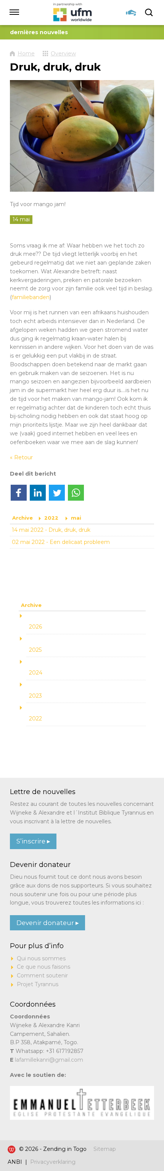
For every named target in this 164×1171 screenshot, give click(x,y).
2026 (35, 626)
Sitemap (104, 1149)
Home (26, 53)
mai (76, 518)
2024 (35, 672)
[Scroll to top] (143, 1142)
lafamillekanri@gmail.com (49, 1059)
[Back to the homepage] (73, 12)
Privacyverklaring (53, 1161)
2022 (51, 518)
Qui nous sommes (41, 958)
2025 (35, 649)
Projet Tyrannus (37, 984)
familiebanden (31, 297)
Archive (22, 518)
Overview (63, 53)
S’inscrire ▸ (33, 841)
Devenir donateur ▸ (47, 923)
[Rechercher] (149, 12)
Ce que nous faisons (43, 966)
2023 (35, 695)
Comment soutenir (42, 975)
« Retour (21, 457)
